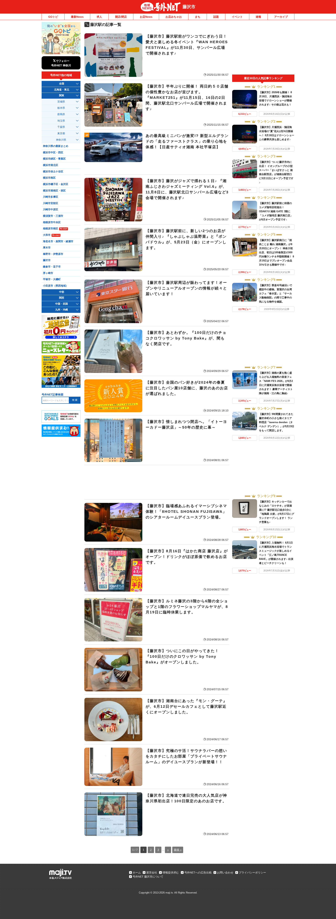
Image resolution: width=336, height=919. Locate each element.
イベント (237, 16)
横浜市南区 (49, 177)
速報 (258, 16)
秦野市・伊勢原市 (53, 254)
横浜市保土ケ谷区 (53, 171)
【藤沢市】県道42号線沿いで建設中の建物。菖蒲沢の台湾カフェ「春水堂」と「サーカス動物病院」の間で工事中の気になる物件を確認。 (275, 293)
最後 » (178, 849)
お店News (146, 16)
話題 (216, 16)
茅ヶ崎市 (48, 273)
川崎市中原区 (50, 209)
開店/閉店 (121, 16)
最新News (77, 16)
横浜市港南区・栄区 (54, 190)
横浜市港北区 (50, 165)
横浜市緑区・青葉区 (54, 158)
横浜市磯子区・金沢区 (55, 184)
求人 (99, 16)
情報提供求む (171, 872)
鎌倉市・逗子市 (52, 266)
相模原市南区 (55, 228)
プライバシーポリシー (252, 872)
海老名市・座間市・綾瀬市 (58, 241)
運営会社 (151, 872)
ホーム (137, 872)
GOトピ (53, 16)
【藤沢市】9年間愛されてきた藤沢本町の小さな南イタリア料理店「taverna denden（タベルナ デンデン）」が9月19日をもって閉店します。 (276, 422)
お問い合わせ (225, 872)
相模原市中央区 (52, 222)
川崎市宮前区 (50, 203)
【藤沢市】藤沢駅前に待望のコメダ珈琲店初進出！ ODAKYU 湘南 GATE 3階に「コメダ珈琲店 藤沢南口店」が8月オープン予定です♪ (276, 211)
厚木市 (47, 247)
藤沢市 (189, 6)
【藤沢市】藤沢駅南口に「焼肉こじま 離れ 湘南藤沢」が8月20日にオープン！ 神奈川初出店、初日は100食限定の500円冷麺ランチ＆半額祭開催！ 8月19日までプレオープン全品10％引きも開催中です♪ (276, 252)
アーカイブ (281, 16)
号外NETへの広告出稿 (198, 872)
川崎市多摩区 (50, 197)
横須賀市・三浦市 (53, 216)
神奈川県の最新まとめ (55, 146)
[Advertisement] (156, 482)
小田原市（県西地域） (55, 285)
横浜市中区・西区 (53, 152)
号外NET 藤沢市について (148, 876)
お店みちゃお (173, 16)
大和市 (51, 235)
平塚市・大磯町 (52, 279)
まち (197, 16)
